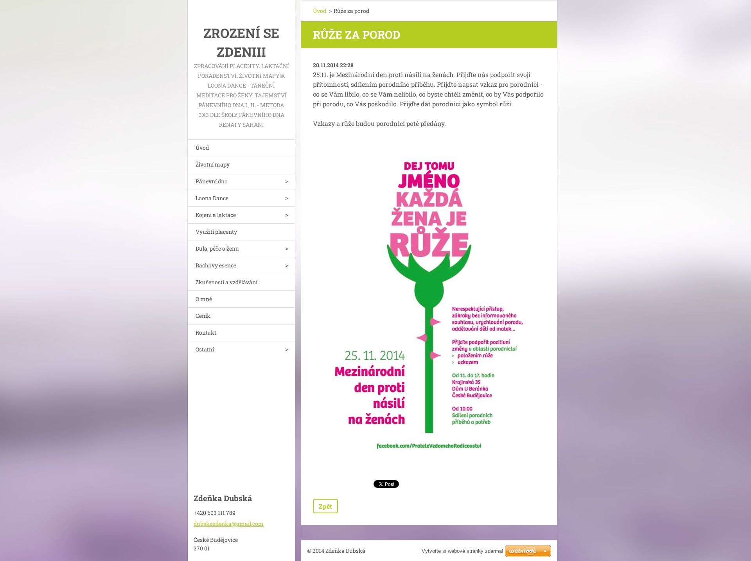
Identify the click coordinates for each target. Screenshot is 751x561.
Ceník (203, 315)
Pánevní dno (212, 181)
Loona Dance (212, 198)
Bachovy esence (216, 265)
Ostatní (205, 349)
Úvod (202, 147)
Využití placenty (216, 231)
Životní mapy (213, 164)
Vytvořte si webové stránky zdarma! (462, 551)
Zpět (325, 506)
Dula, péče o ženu (217, 248)
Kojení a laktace (216, 215)
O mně (204, 299)
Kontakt (206, 332)
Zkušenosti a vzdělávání (226, 282)
